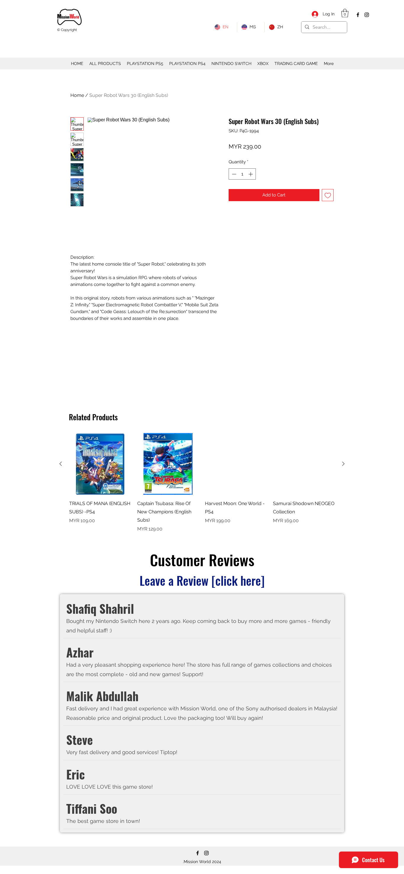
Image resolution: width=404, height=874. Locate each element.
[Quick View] (100, 464)
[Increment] (251, 174)
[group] (202, 483)
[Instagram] (367, 15)
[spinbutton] (242, 174)
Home (77, 95)
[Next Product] (343, 463)
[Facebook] (358, 15)
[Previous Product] (60, 463)
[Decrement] (233, 174)
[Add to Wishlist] (328, 195)
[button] (344, 13)
